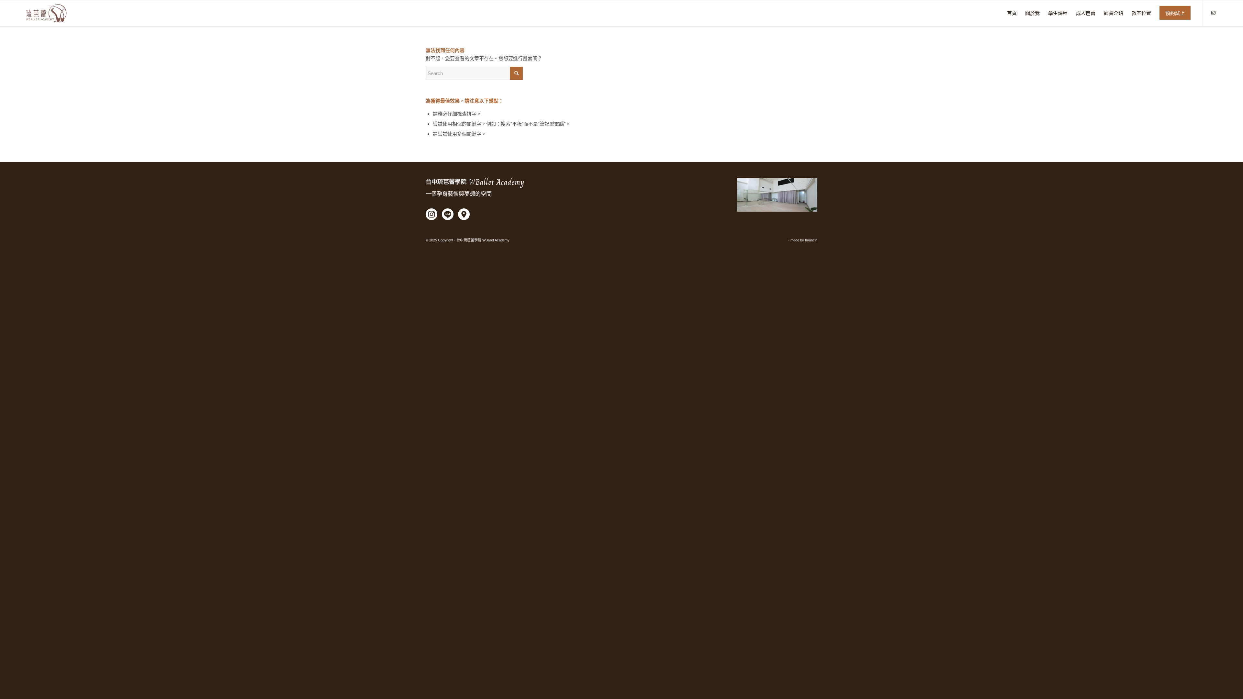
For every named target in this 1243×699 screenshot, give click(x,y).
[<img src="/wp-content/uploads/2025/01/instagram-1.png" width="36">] (431, 215)
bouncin (811, 240)
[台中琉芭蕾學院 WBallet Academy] (46, 13)
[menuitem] (1012, 13)
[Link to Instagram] (1213, 13)
